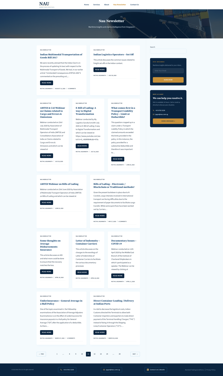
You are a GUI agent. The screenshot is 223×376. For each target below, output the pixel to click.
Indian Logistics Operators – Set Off (113, 54)
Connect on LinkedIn (157, 370)
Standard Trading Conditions (194, 370)
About (106, 4)
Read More (47, 83)
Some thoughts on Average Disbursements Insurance (50, 245)
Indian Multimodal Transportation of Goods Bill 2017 (61, 56)
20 (119, 354)
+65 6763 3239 (160, 110)
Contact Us (134, 4)
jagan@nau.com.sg (161, 114)
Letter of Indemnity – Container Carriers (88, 242)
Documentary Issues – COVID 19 (123, 242)
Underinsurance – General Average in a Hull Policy (61, 302)
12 (94, 354)
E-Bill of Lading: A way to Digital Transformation (86, 111)
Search (152, 47)
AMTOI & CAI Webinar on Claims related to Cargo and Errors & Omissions (52, 112)
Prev (42, 354)
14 (107, 354)
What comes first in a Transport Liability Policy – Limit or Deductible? (123, 112)
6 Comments (123, 222)
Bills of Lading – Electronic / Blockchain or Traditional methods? (113, 185)
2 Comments (71, 338)
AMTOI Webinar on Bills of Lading (59, 184)
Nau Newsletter (119, 4)
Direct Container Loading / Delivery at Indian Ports (113, 302)
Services (96, 4)
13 (101, 354)
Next (134, 354)
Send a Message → (168, 121)
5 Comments (72, 89)
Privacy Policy (210, 370)
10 (82, 354)
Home (86, 4)
